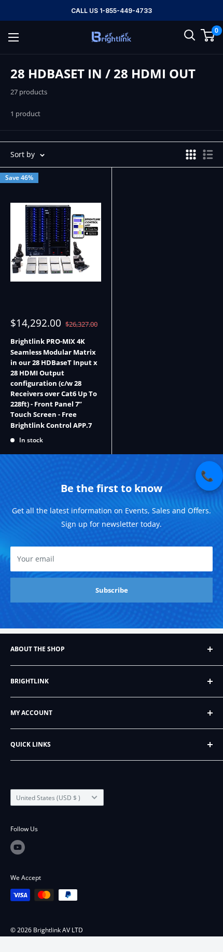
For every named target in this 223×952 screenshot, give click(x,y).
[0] (208, 35)
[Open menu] (13, 37)
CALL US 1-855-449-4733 (111, 11)
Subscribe (111, 590)
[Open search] (190, 35)
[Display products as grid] (191, 154)
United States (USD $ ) (48, 797)
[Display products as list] (208, 154)
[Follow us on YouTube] (17, 847)
